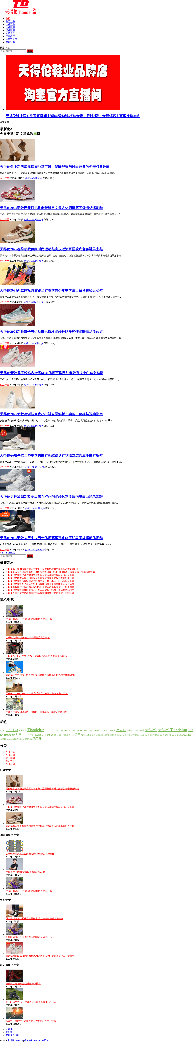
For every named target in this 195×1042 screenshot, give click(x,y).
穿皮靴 (174, 735)
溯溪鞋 (112, 735)
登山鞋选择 (149, 735)
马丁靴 (37, 738)
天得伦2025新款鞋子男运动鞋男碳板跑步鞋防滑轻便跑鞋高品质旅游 (51, 331)
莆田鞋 (3, 739)
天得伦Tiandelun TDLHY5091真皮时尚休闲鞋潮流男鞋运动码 (36, 656)
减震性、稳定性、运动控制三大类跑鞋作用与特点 (31, 1021)
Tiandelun (35, 729)
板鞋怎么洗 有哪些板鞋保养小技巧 (23, 983)
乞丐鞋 (97, 730)
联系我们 (10, 42)
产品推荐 (10, 36)
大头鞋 (135, 730)
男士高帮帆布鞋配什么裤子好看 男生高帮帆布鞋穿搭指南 (34, 918)
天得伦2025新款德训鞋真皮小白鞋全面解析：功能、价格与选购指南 (51, 414)
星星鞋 (56, 735)
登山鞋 (130, 735)
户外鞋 (50, 735)
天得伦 (151, 729)
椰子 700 (70, 735)
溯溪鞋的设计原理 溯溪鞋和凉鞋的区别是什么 (29, 619)
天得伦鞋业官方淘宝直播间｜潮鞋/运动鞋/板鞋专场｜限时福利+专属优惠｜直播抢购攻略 (73, 116)
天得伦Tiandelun (172, 729)
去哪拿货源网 (12, 1035)
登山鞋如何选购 (138, 735)
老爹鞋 (189, 734)
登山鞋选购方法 (158, 735)
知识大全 (10, 33)
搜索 (30, 51)
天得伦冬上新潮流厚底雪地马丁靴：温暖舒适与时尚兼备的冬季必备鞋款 (55, 167)
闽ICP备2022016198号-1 (36, 1040)
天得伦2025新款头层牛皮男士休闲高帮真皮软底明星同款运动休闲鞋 (51, 538)
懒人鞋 (44, 735)
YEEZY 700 (58, 730)
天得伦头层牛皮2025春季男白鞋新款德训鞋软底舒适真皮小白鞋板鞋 (51, 455)
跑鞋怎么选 (29, 739)
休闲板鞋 (104, 730)
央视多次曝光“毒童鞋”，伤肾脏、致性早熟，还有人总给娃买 (36, 712)
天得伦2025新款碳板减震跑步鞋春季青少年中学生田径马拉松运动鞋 (51, 290)
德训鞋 (38, 735)
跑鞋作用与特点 (18, 739)
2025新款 (12, 730)
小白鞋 (31, 735)
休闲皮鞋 (112, 730)
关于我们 (10, 21)
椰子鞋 (93, 735)
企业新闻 (10, 27)
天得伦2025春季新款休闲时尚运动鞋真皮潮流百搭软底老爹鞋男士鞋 (51, 249)
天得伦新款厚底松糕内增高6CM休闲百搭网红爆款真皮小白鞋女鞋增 (51, 373)
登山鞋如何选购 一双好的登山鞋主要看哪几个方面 (31, 1002)
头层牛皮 (21, 734)
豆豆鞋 (10, 739)
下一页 (11, 552)
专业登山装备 (89, 730)
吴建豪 (129, 730)
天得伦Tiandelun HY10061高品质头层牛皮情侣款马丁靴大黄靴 (37, 693)
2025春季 (23, 730)
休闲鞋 (121, 730)
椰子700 (62, 735)
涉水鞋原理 (105, 735)
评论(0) (38, 178)
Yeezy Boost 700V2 (74, 730)
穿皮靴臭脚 (181, 735)
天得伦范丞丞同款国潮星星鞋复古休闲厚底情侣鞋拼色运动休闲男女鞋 (41, 675)
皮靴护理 (168, 735)
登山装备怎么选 (120, 735)
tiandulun (49, 730)
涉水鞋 (98, 735)
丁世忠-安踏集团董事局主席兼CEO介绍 (25, 872)
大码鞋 (141, 730)
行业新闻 (10, 30)
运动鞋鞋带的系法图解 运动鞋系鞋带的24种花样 (30, 853)
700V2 (2, 730)
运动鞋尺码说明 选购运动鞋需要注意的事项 (28, 637)
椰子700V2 (82, 734)
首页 (8, 18)
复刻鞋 (9, 1032)
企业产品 (10, 24)
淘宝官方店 (11, 39)
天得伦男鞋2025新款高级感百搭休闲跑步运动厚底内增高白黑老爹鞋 (51, 496)
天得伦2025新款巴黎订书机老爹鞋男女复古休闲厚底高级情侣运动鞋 (51, 208)
